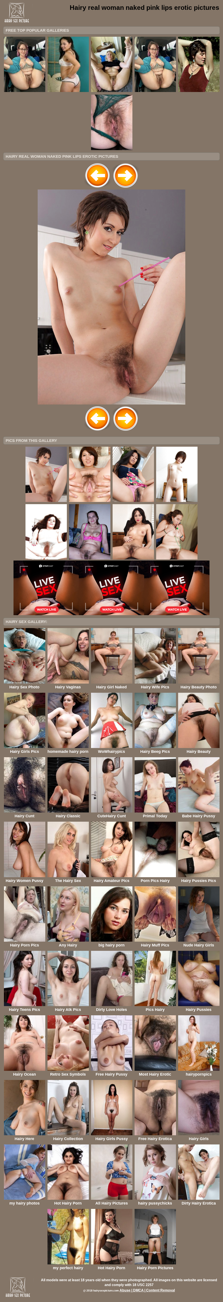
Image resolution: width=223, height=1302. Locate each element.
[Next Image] (125, 188)
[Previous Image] (98, 188)
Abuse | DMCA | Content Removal (147, 1290)
